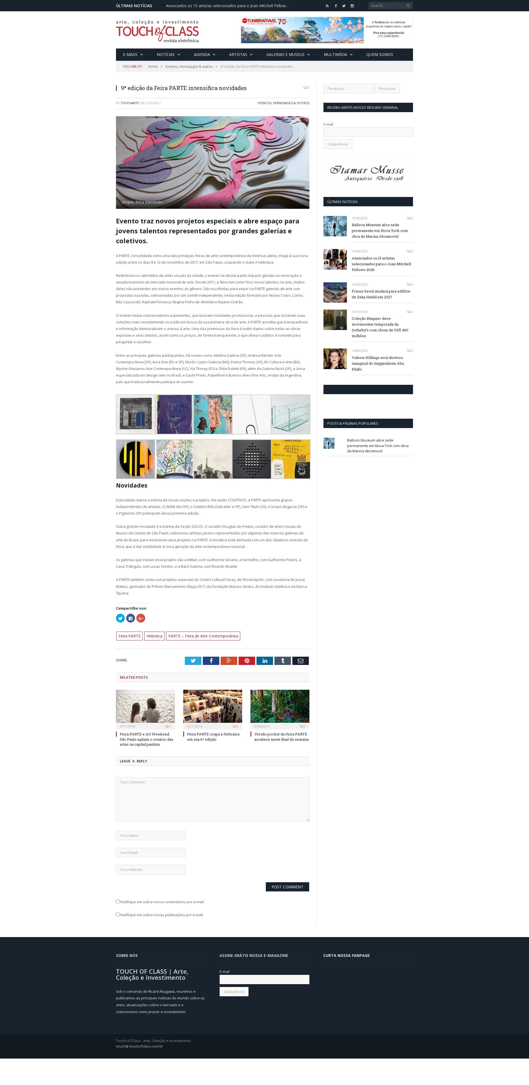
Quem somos (379, 54)
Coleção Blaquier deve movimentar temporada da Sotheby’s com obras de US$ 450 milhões (380, 327)
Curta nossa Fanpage (347, 389)
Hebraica (151, 635)
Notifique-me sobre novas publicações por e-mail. (162, 913)
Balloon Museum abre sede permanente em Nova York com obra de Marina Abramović (380, 230)
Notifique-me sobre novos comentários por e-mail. (162, 900)
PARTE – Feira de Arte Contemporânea (197, 635)
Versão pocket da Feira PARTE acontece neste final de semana (281, 736)
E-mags (130, 54)
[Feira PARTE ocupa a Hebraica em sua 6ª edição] (212, 708)
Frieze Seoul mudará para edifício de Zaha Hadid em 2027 (381, 294)
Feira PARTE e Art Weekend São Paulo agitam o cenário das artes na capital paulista (146, 738)
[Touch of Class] (157, 30)
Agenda (202, 54)
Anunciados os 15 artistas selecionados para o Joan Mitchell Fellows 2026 (229, 5)
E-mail (328, 124)
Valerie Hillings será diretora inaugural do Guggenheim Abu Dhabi (378, 363)
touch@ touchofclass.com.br (139, 1045)
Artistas (238, 54)
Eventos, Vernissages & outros (283, 103)
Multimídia (335, 54)
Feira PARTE (128, 635)
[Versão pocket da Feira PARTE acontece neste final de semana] (279, 708)
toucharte (130, 103)
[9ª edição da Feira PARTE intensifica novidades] (212, 163)
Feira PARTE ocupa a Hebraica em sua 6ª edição (213, 736)
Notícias (166, 54)
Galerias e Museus (285, 54)
